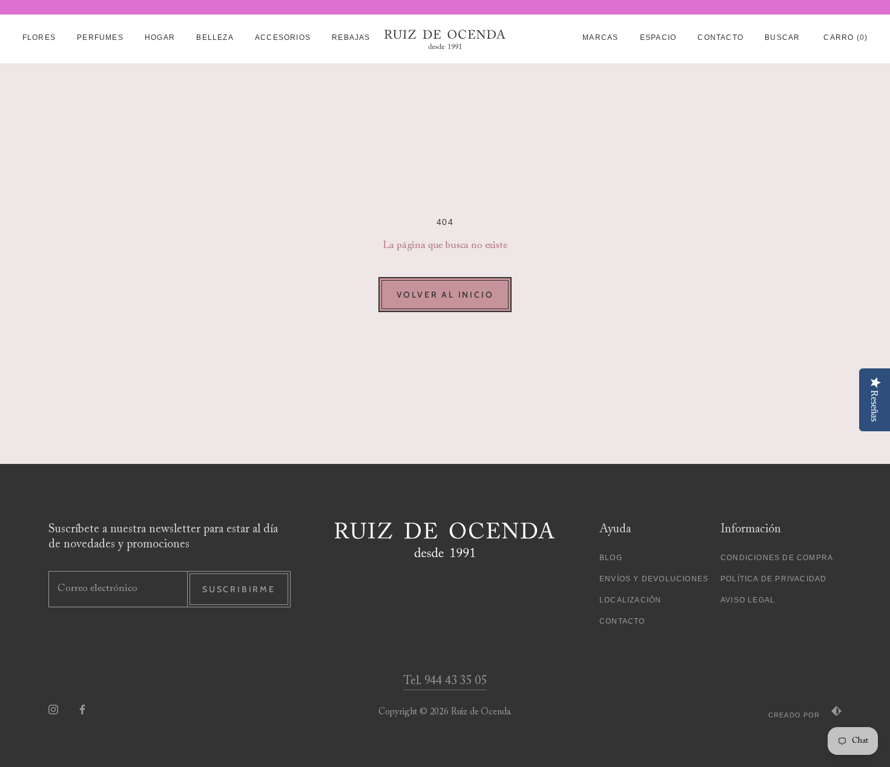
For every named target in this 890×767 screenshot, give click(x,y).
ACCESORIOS (283, 37)
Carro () (845, 37)
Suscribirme (238, 589)
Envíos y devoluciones (653, 579)
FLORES (39, 37)
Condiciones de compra (776, 557)
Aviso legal (747, 600)
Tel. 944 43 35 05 (444, 681)
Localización (630, 600)
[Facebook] (82, 709)
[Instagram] (53, 709)
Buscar (782, 37)
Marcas (600, 37)
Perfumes (100, 37)
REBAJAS (351, 37)
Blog (610, 557)
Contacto (720, 37)
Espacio (658, 37)
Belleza (214, 37)
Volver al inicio (445, 294)
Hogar (160, 37)
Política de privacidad (773, 579)
